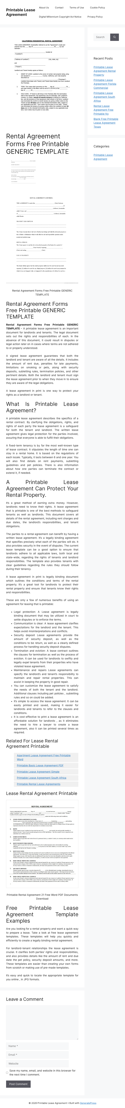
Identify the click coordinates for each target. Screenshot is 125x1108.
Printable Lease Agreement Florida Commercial (105, 84)
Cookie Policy (97, 7)
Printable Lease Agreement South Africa (41, 777)
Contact (59, 7)
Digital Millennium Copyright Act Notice (60, 16)
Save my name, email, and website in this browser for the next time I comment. (42, 1072)
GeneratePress (88, 1103)
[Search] (114, 37)
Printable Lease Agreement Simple (38, 771)
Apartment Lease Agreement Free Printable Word (44, 757)
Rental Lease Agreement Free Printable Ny (103, 110)
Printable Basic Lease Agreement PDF (40, 765)
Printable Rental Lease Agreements (38, 784)
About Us (44, 7)
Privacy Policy (95, 16)
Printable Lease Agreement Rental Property (105, 71)
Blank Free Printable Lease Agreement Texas (106, 122)
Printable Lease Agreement (20, 12)
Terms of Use (77, 7)
